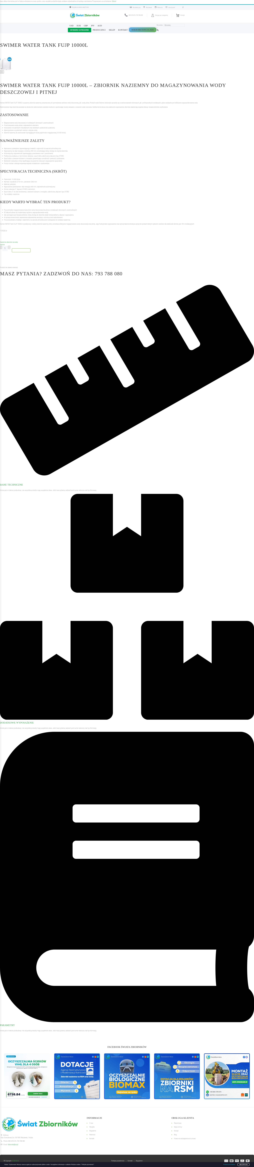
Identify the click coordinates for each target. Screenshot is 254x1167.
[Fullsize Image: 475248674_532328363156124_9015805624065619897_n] (77, 1076)
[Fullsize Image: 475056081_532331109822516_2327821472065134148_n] (177, 1076)
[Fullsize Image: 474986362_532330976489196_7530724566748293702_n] (127, 1076)
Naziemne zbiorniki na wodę (9, 242)
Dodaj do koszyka (21, 250)
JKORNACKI (15, 1161)
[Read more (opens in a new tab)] (136, 7)
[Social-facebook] (183, 7)
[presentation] (1, 71)
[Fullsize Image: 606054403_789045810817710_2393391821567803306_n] (27, 1076)
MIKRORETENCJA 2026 (142, 29)
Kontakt (123, 30)
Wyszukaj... (160, 25)
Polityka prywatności (229, 1164)
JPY (92, 26)
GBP (86, 26)
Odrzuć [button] (114, 1)
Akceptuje (243, 1164)
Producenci (99, 30)
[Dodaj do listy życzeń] (2, 236)
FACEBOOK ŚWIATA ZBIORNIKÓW (127, 1047)
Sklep (112, 30)
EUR (79, 26)
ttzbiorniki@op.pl (13, 1144)
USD (71, 26)
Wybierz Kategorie (79, 30)
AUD (100, 26)
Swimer (2, 245)
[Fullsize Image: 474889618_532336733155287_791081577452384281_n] (227, 1076)
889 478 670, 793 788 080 (16, 1141)
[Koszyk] (177, 14)
